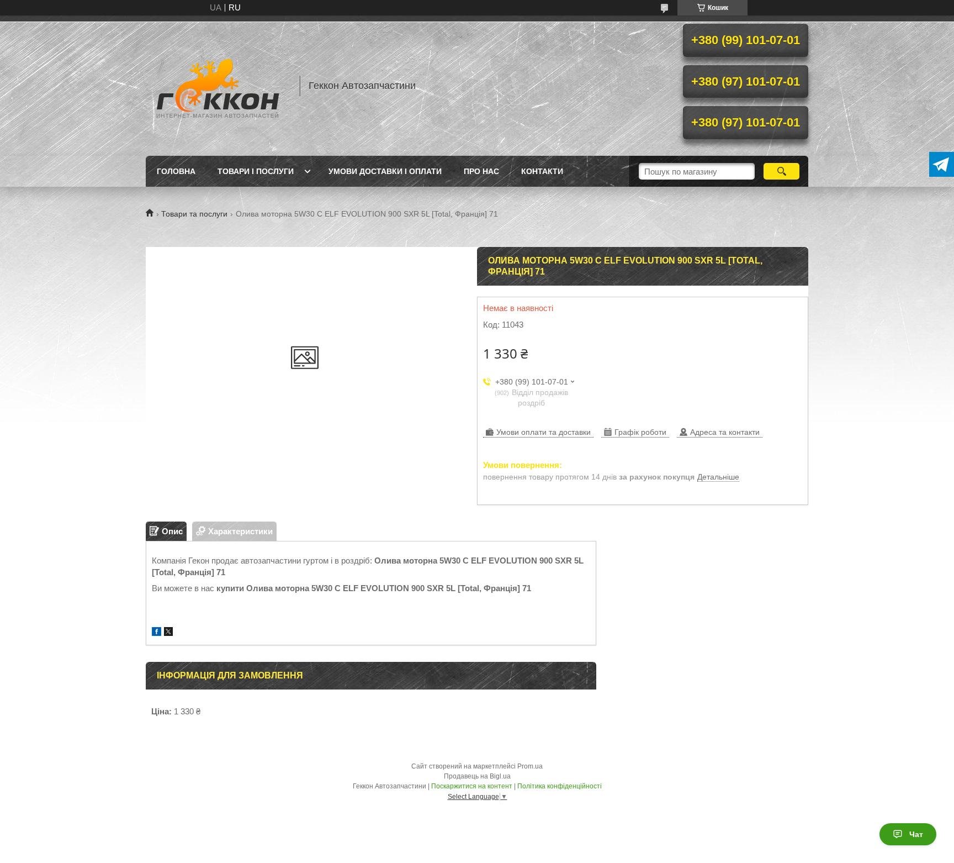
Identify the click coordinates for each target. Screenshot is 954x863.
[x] (168, 633)
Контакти (542, 171)
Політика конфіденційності (559, 786)
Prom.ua (530, 766)
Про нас (481, 171)
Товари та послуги (194, 213)
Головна (176, 171)
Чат (916, 834)
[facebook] (156, 633)
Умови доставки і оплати (385, 171)
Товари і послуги (256, 171)
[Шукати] (781, 171)
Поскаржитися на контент (471, 786)
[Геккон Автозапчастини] (217, 86)
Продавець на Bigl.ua (477, 776)
